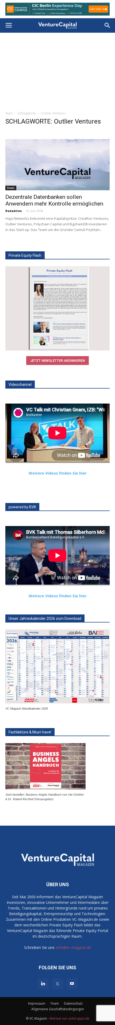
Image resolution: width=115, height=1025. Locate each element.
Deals (11, 188)
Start (8, 113)
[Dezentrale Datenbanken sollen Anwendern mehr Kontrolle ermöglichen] (57, 164)
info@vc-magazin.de (73, 947)
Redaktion (13, 211)
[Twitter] (57, 983)
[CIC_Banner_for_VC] (57, 9)
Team (54, 1003)
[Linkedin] (43, 983)
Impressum (36, 1003)
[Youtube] (72, 983)
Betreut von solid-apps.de (69, 1018)
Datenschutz (73, 1003)
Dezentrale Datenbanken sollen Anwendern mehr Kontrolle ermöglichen (54, 200)
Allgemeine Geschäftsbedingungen (57, 1009)
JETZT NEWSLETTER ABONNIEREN (57, 361)
